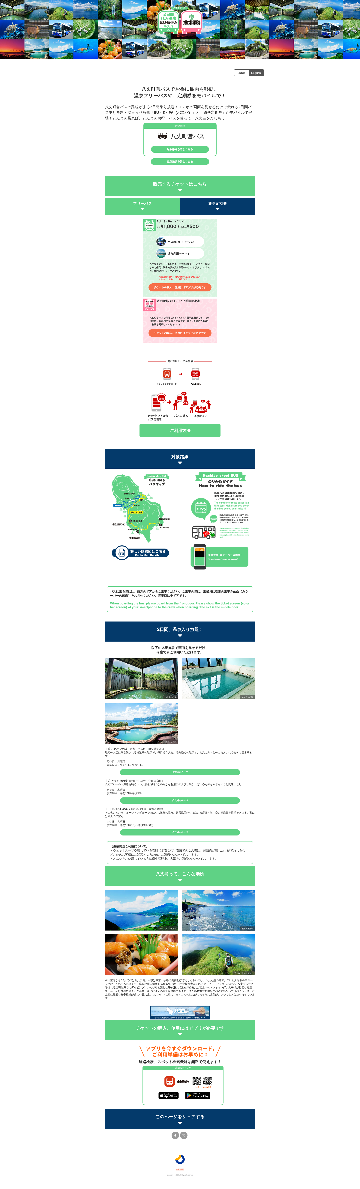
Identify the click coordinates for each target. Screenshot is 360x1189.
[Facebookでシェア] (175, 1135)
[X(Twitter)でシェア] (184, 1135)
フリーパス (142, 203)
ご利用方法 (180, 430)
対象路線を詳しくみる (180, 149)
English (256, 72)
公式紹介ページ (180, 772)
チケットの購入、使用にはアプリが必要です (180, 287)
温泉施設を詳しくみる (180, 161)
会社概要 (180, 1169)
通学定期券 (217, 203)
